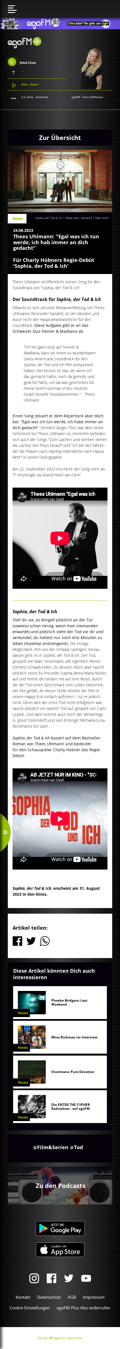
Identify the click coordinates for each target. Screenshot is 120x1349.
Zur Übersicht (60, 137)
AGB (72, 1297)
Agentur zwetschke (68, 1338)
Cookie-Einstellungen (30, 1307)
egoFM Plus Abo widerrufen (83, 1307)
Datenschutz (49, 1297)
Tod (78, 1147)
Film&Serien (52, 1147)
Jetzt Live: (27, 62)
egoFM (75, 97)
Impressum (94, 1297)
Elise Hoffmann (93, 97)
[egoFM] (24, 46)
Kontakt (23, 1297)
